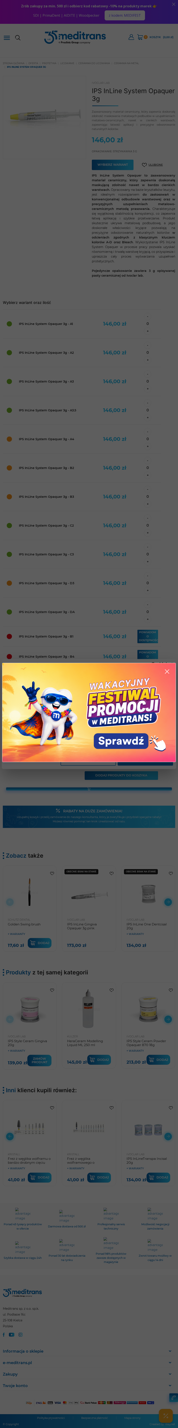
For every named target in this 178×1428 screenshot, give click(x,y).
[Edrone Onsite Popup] (89, 714)
